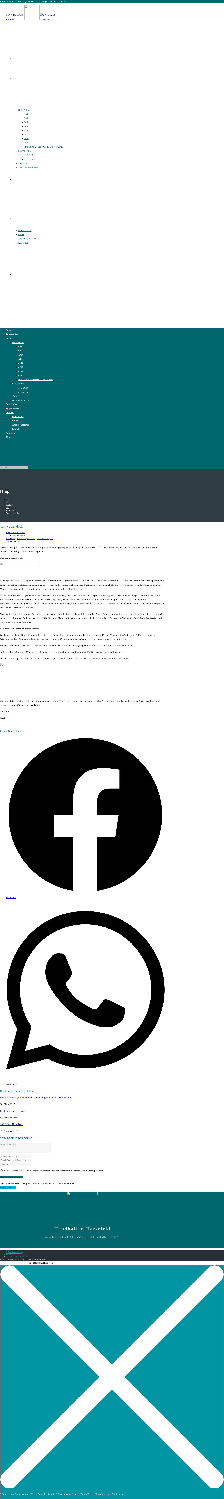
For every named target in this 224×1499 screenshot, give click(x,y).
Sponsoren (11, 433)
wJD (20, 355)
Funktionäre (12, 334)
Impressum (10, 1251)
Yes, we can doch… (14, 513)
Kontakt (16, 429)
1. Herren (23, 392)
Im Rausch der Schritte (13, 1110)
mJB (20, 363)
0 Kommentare (13, 541)
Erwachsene (18, 383)
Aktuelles (10, 538)
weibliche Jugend (45, 538)
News (9, 437)
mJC (20, 367)
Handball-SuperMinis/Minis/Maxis (35, 379)
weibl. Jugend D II (26, 538)
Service (10, 412)
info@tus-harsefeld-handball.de (92, 1237)
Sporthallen (12, 404)
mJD (20, 371)
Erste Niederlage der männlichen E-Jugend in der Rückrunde (35, 1097)
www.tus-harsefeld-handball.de (58, 1237)
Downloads (18, 416)
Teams (9, 338)
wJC (20, 350)
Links (15, 420)
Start (8, 330)
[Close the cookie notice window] (112, 1488)
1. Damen (23, 388)
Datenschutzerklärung (14, 1253)
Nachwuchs (18, 342)
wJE (20, 359)
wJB (20, 346)
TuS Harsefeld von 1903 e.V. (17, 1256)
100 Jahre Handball (11, 1124)
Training (16, 396)
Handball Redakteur (15, 532)
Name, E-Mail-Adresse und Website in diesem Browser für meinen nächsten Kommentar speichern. (54, 1170)
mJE (20, 375)
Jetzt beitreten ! (8, 1187)
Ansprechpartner (20, 400)
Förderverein (12, 408)
